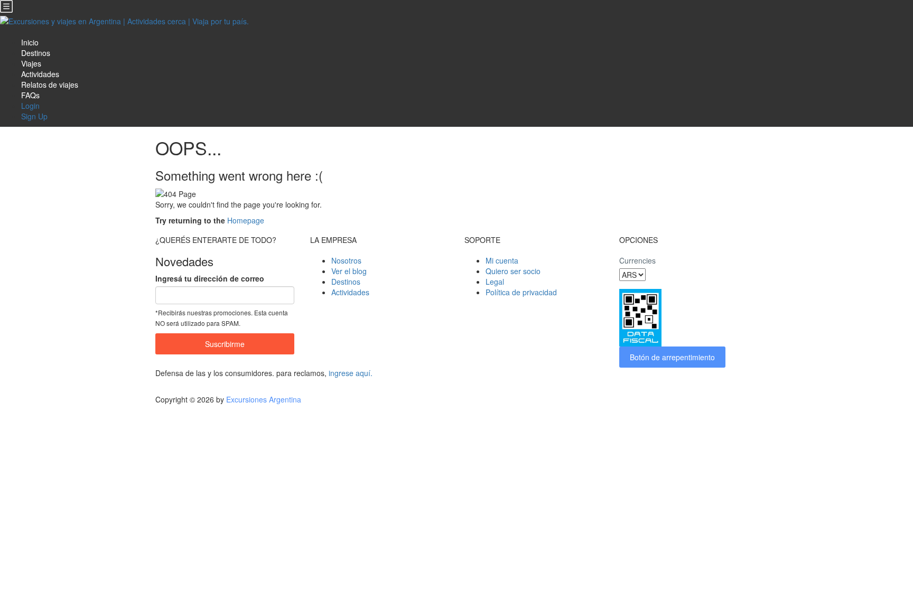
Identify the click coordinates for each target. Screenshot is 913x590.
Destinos (35, 53)
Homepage (245, 220)
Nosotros (346, 260)
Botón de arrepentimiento (672, 357)
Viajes (31, 63)
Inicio (30, 42)
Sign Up (34, 116)
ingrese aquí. (350, 373)
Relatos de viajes (49, 84)
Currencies (637, 260)
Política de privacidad (521, 292)
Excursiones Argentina (263, 399)
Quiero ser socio (513, 271)
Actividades (40, 74)
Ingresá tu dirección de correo (209, 278)
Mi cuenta (502, 260)
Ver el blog (349, 271)
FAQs (30, 95)
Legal (495, 281)
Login (30, 105)
